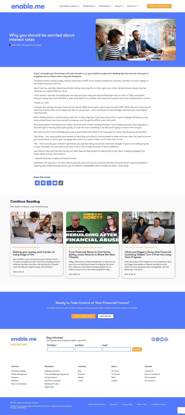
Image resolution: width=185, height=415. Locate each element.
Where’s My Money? (95, 247)
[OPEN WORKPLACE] (95, 6)
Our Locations (150, 381)
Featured (16, 247)
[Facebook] (153, 339)
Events (80, 381)
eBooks (80, 377)
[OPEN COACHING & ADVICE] (78, 6)
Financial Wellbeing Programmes (57, 374)
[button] (37, 183)
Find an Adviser (150, 377)
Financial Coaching (18, 371)
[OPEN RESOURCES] (111, 6)
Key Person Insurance (52, 381)
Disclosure (114, 404)
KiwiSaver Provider (52, 384)
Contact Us (149, 371)
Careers (114, 381)
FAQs (113, 377)
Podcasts (81, 374)
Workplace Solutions (52, 371)
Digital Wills (49, 387)
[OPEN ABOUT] (123, 6)
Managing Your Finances (30, 247)
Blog (79, 371)
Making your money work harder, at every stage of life (33, 253)
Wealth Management (19, 374)
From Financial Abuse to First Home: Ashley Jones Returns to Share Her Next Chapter (92, 254)
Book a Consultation (19, 384)
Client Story (130, 247)
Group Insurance (51, 377)
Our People (115, 374)
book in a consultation (85, 166)
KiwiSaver (15, 381)
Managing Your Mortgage (31, 45)
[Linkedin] (166, 339)
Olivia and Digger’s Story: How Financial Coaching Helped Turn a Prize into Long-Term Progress (148, 254)
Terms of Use (142, 404)
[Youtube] (162, 339)
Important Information (97, 404)
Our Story (115, 371)
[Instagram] (158, 339)
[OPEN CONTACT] (137, 6)
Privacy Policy (127, 404)
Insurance (14, 377)
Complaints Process (158, 404)
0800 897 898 (18, 344)
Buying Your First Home (78, 247)
